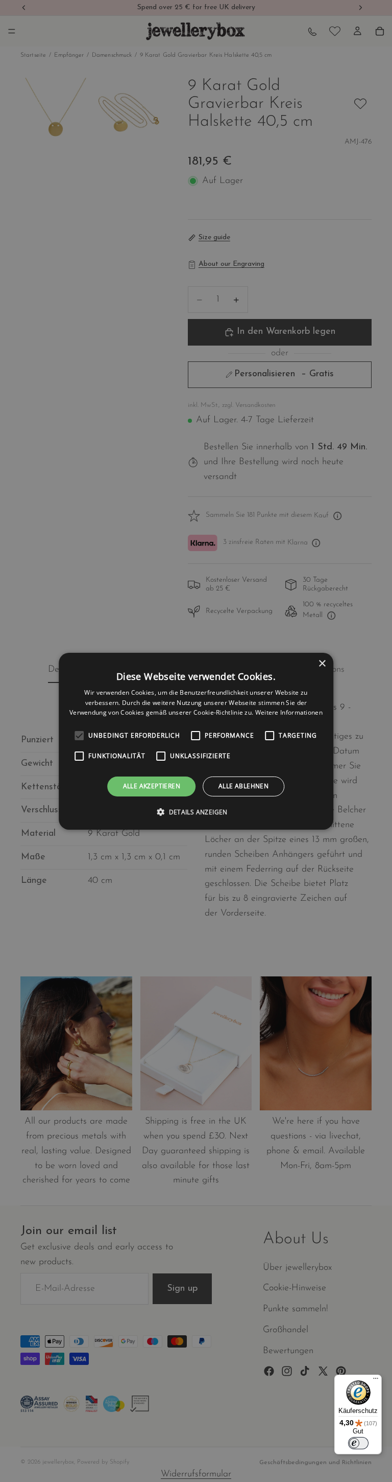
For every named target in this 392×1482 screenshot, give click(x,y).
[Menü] (376, 1381)
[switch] (358, 1443)
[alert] (196, 741)
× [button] (322, 663)
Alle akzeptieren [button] (151, 786)
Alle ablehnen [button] (243, 786)
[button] (196, 812)
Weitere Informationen (289, 712)
